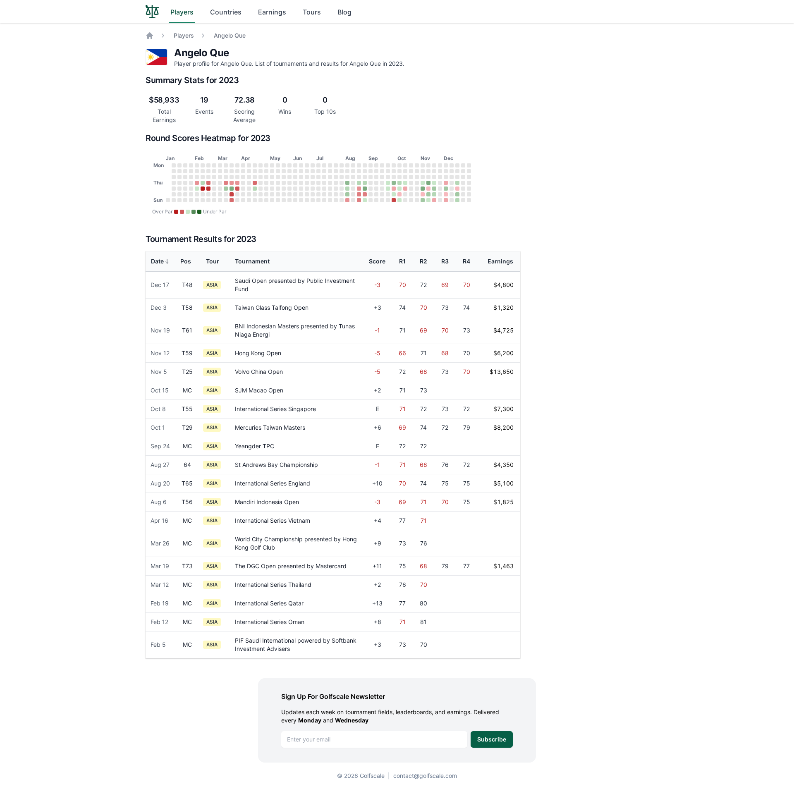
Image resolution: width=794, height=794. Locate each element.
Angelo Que (230, 35)
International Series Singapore (275, 408)
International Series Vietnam (272, 520)
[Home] (150, 35)
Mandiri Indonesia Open (267, 501)
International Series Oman (269, 621)
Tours (312, 12)
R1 (402, 261)
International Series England (272, 483)
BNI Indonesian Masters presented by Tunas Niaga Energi (295, 330)
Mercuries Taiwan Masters (270, 427)
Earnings (272, 12)
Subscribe (491, 739)
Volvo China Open (259, 371)
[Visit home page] (152, 11)
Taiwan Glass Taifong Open (272, 307)
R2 (423, 261)
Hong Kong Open (258, 352)
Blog (344, 12)
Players (182, 12)
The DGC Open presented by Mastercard (291, 565)
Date (157, 261)
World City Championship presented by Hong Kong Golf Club (296, 543)
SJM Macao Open (259, 390)
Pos (185, 261)
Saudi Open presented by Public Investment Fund (295, 284)
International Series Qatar (269, 603)
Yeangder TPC (254, 446)
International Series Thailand (273, 584)
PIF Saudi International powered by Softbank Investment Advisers (295, 644)
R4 (466, 261)
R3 (445, 261)
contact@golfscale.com (425, 775)
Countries (226, 12)
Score (377, 261)
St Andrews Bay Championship (276, 464)
